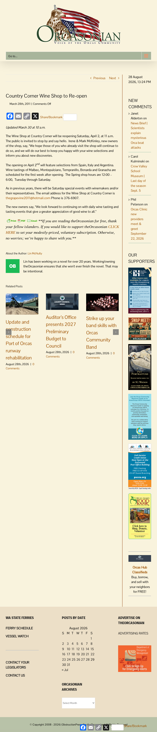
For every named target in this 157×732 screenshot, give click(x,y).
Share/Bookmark (51, 117)
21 (87, 654)
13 (82, 649)
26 (78, 659)
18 (73, 654)
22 (92, 654)
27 (83, 659)
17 (68, 654)
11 (73, 649)
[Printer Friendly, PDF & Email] (22, 220)
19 (78, 654)
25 (73, 659)
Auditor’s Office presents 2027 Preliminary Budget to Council (61, 331)
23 (64, 659)
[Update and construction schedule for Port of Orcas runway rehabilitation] (22, 304)
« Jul (65, 670)
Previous (99, 78)
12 (78, 649)
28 (88, 659)
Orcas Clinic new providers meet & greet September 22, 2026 (139, 224)
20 (83, 654)
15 (92, 649)
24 (69, 659)
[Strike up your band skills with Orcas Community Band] (102, 302)
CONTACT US (15, 675)
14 (87, 649)
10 (68, 649)
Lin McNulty (35, 253)
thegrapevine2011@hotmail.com (28, 198)
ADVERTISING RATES (133, 633)
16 (63, 654)
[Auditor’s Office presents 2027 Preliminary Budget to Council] (62, 301)
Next (112, 78)
